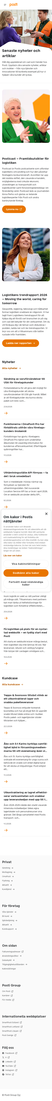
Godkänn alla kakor (26, 572)
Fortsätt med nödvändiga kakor (26, 583)
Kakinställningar (9, 969)
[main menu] (5, 5)
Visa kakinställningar (26, 563)
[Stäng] (46, 514)
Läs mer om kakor (12, 555)
